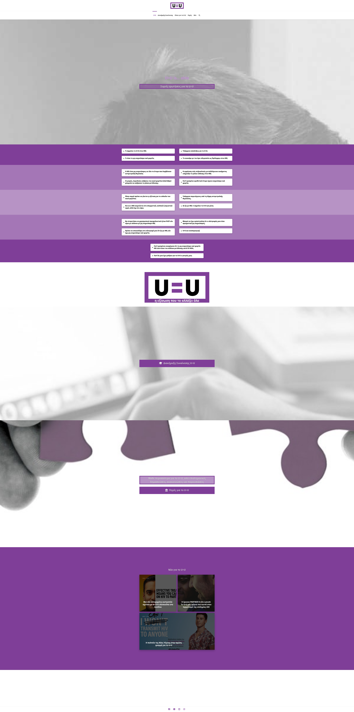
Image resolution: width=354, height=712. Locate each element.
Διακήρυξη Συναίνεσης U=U (179, 363)
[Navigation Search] (199, 15)
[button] (148, 151)
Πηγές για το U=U (179, 490)
